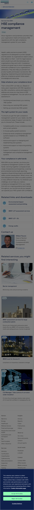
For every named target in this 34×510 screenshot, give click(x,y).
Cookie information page (18, 488)
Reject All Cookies (17, 498)
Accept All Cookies (17, 493)
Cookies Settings (17, 503)
